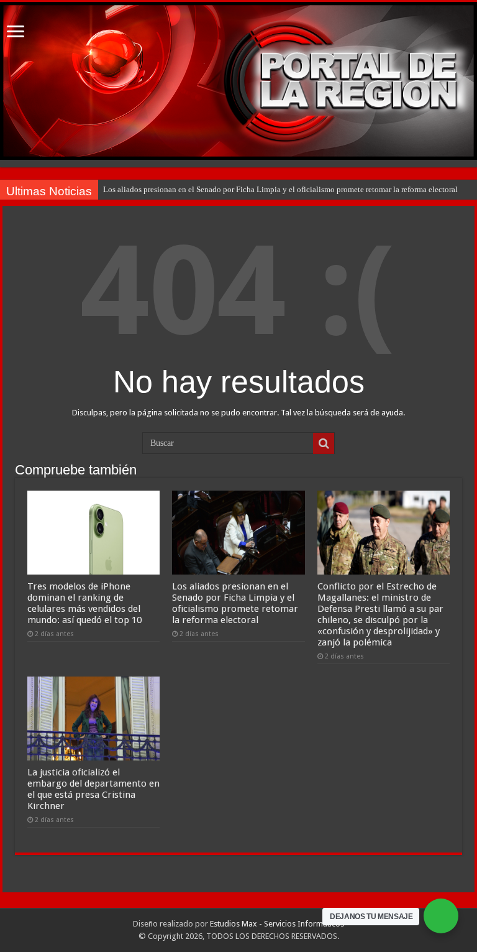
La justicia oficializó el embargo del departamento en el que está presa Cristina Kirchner (93, 789)
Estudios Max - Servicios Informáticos (277, 923)
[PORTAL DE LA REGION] (238, 81)
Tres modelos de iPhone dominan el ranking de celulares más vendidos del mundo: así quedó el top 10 (84, 603)
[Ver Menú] (15, 32)
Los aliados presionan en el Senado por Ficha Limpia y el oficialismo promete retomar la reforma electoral (280, 189)
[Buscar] (323, 443)
